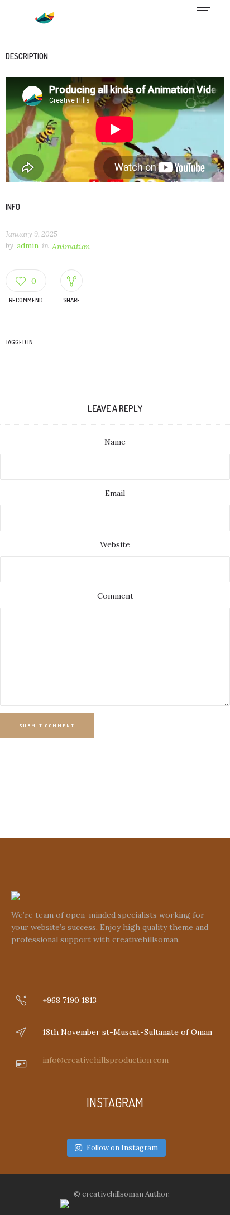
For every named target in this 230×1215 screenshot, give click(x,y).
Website (115, 544)
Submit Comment (47, 725)
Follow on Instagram (122, 1148)
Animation (71, 247)
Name (115, 442)
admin (28, 245)
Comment (115, 596)
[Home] (44, 22)
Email (115, 493)
